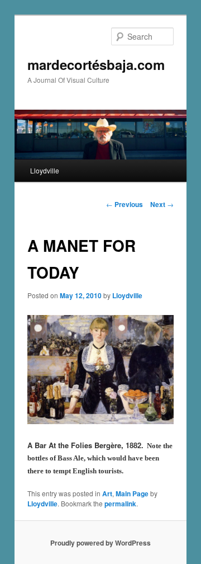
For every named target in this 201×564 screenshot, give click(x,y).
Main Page (132, 493)
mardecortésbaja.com (96, 64)
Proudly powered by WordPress (100, 543)
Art (107, 493)
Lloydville (44, 170)
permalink (120, 504)
